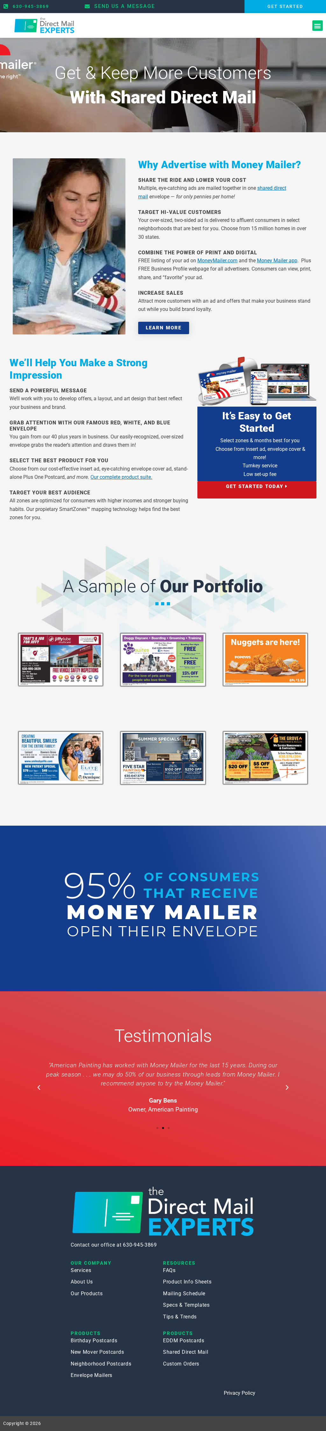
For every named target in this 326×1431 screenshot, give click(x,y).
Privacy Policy (239, 1393)
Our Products (87, 1293)
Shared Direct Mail (186, 1352)
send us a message (124, 6)
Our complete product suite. (121, 477)
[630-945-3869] (5, 6)
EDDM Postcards (183, 1341)
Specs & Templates (186, 1305)
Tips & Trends (180, 1317)
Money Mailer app (277, 261)
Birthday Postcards (94, 1341)
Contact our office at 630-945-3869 (114, 1245)
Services (81, 1270)
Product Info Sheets (187, 1282)
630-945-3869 (31, 6)
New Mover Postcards (97, 1352)
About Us (82, 1282)
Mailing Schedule (184, 1293)
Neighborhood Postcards (101, 1364)
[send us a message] (87, 6)
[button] (317, 25)
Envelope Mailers (91, 1375)
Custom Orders (181, 1364)
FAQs (169, 1270)
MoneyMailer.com (217, 261)
